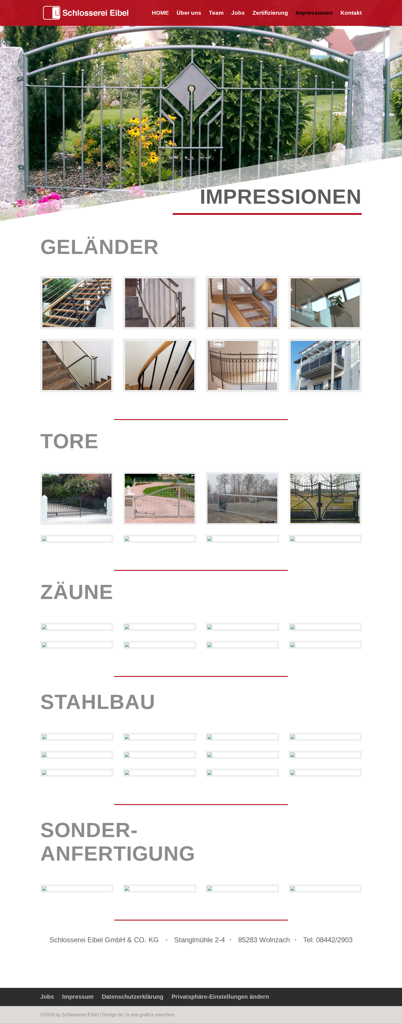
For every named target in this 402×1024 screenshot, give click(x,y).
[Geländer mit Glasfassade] (325, 325)
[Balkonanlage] (325, 388)
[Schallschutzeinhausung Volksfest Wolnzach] (209, 755)
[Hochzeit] (242, 325)
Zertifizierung (270, 13)
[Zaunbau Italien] (209, 627)
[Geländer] (127, 627)
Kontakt (351, 13)
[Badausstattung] (44, 889)
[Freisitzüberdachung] (127, 737)
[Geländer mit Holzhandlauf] (159, 388)
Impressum (78, 996)
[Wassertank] (292, 889)
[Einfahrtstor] (77, 521)
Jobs (238, 13)
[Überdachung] (292, 737)
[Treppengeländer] (159, 325)
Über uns (189, 13)
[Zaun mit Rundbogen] (209, 539)
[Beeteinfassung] (127, 755)
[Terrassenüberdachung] (44, 737)
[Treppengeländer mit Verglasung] (77, 388)
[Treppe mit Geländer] (77, 325)
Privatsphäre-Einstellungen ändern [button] (220, 996)
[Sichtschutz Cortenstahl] (44, 627)
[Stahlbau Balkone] (44, 773)
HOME (160, 13)
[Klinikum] (292, 755)
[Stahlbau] (127, 773)
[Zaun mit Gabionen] (44, 645)
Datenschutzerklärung (132, 996)
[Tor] (242, 521)
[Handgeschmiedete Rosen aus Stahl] (209, 889)
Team (216, 13)
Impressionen (314, 13)
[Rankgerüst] (209, 737)
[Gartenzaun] (127, 645)
